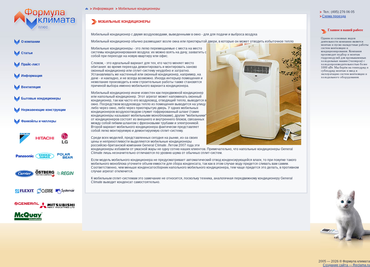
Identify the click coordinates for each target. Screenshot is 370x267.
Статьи (27, 53)
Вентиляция (31, 87)
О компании (30, 42)
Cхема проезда (334, 16)
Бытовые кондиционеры (41, 98)
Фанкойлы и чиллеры (38, 121)
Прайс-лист (30, 64)
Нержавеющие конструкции (43, 110)
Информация (31, 76)
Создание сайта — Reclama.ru (346, 265)
